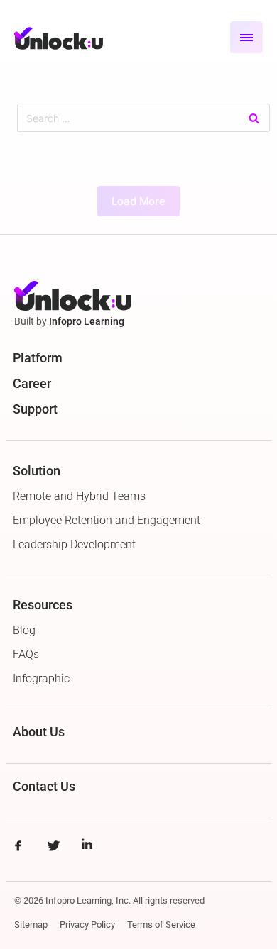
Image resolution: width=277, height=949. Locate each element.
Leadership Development (74, 544)
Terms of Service (161, 924)
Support (35, 408)
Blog (24, 630)
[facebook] (18, 847)
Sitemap (31, 924)
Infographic (41, 678)
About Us (39, 731)
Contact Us (44, 786)
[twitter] (52, 847)
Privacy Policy (87, 924)
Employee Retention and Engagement (106, 520)
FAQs (26, 654)
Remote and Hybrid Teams (79, 496)
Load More (138, 201)
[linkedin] (87, 847)
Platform (38, 357)
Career (32, 383)
